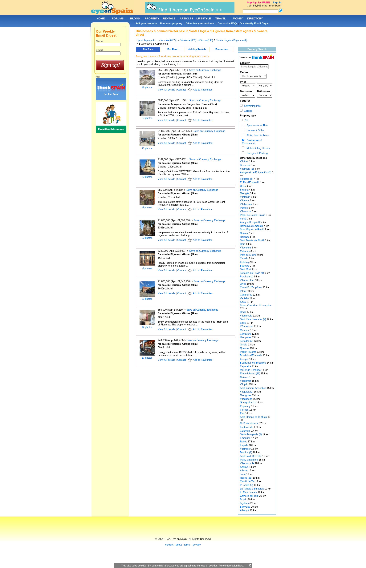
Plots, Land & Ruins (257, 135)
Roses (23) (246, 477)
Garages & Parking (256, 153)
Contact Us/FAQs (228, 23)
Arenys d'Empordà (250, 222)
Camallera (246, 333)
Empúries (245, 438)
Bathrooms (263, 91)
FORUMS (118, 18)
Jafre (243, 474)
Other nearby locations (253, 157)
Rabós (244, 441)
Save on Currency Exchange (205, 70)
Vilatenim (245, 196)
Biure (243, 322)
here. (241, 565)
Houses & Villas (254, 130)
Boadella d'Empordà (251, 355)
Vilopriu (244, 384)
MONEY (238, 18)
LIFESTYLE (203, 18)
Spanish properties (147, 40)
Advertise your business (200, 23)
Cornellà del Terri (249, 495)
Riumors (245, 236)
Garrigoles (246, 395)
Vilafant (244, 161)
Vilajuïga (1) (246, 391)
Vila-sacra (246, 211)
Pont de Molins (248, 254)
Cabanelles (246, 294)
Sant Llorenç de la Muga (254, 417)
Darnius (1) (246, 452)
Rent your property (171, 23)
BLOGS (135, 18)
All (245, 120)
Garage (247, 110)
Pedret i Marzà (248, 351)
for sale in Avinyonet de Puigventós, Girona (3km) (187, 104)
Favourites (221, 49)
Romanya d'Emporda (252, 225)
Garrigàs (245, 193)
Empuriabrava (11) (250, 373)
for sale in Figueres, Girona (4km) (177, 134)
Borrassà (245, 165)
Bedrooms (246, 91)
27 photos (147, 237)
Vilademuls (246, 315)
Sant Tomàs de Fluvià (252, 240)
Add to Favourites (203, 89)
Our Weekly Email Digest (254, 23)
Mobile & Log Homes (257, 148)
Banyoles (245, 506)
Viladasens (246, 398)
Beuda (244, 499)
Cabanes (245, 251)
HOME (101, 18)
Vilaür (243, 291)
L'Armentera (247, 326)
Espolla (244, 445)
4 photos (147, 268)
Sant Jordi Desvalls (251, 456)
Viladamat (246, 380)
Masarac (245, 330)
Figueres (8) (246, 178)
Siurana (244, 189)
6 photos (147, 207)
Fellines (244, 409)
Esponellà (246, 366)
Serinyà (244, 466)
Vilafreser (245, 448)
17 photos (147, 357)
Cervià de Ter (247, 481)
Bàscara (245, 265)
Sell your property (146, 23)
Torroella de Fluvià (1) (252, 273)
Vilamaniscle (247, 463)
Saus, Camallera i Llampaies (256, 305)
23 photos (147, 298)
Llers (243, 244)
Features (245, 100)
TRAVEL (220, 18)
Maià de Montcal (249, 423)
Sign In (277, 2)
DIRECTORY (255, 18)
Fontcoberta (247, 427)
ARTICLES (186, 18)
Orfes (243, 283)
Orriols (244, 344)
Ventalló (245, 298)
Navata (244, 233)
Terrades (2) (246, 341)
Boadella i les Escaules (253, 362)
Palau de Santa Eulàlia (253, 215)
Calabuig (245, 262)
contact (169, 544)
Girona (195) (206, 40)
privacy (197, 544)
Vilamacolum (247, 280)
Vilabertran (246, 204)
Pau (242, 413)
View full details (167, 89)
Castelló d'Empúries (251, 287)
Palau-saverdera (249, 459)
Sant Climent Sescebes (253, 388)
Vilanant (245, 200)
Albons (244, 470)
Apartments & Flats (256, 125)
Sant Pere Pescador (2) (253, 319)
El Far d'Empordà (250, 182)
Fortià (243, 218)
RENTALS (169, 18)
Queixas (245, 348)
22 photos (147, 148)
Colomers (245, 430)
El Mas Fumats (249, 492)
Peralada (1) (246, 276)
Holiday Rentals (197, 49)
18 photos (147, 87)
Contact (181, 89)
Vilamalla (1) (247, 168)
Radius (244, 72)
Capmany (245, 406)
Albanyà (245, 510)
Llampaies (246, 337)
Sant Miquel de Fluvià (252, 229)
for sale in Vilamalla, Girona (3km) (178, 73)
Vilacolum (246, 247)
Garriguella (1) (247, 402)
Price (243, 81)
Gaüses (244, 377)
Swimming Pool (251, 105)
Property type (248, 115)
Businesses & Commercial (252, 142)
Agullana (245, 503)
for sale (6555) (168, 40)
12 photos (147, 327)
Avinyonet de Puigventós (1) (255, 172)
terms (187, 544)
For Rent (172, 49)
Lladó (243, 312)
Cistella (244, 258)
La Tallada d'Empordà (252, 488)
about (179, 544)
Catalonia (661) (188, 40)
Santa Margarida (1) (251, 434)
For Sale (148, 49)
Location (245, 62)
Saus (243, 301)
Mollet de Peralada (250, 370)
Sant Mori (245, 269)
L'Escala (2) (246, 485)
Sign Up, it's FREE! (258, 2)
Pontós (244, 207)
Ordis (243, 186)
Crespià (244, 359)
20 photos (147, 118)
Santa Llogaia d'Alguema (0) (231, 40)
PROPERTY (152, 18)
